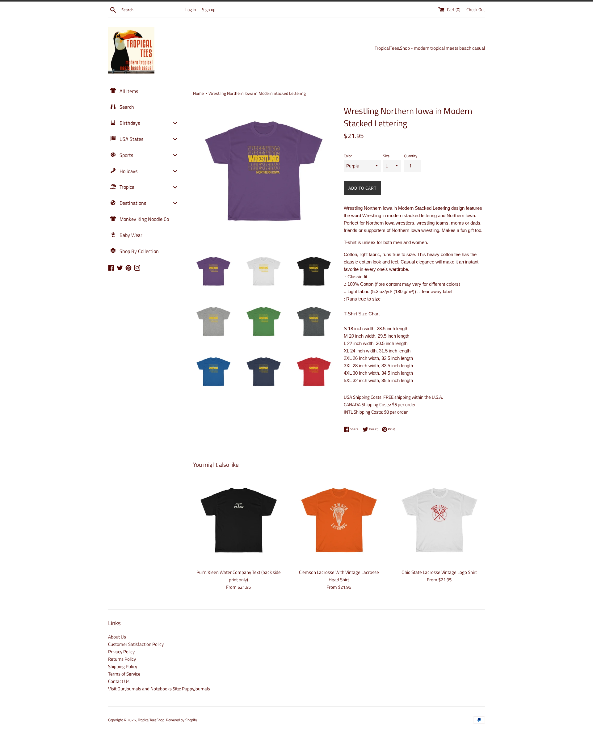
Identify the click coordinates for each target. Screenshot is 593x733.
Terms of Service (124, 673)
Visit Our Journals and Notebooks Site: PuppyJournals (159, 688)
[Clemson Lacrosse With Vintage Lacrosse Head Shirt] (339, 520)
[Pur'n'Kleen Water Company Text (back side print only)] (238, 520)
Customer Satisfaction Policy (136, 644)
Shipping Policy (122, 666)
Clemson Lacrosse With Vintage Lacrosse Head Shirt (339, 576)
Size (386, 156)
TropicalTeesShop (151, 720)
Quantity (410, 156)
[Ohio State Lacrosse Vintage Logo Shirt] (439, 520)
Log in (190, 9)
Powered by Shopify (181, 720)
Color (348, 156)
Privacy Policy (121, 651)
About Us (117, 636)
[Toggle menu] (175, 123)
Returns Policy (122, 659)
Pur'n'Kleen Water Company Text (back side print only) (238, 576)
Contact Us (118, 681)
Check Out (475, 9)
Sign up (208, 9)
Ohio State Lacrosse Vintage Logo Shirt (439, 572)
